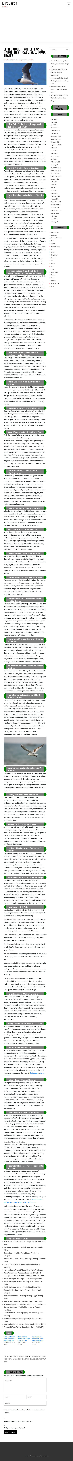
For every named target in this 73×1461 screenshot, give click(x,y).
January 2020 (55, 222)
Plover (53, 269)
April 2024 (54, 125)
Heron (53, 252)
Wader (53, 278)
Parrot (53, 263)
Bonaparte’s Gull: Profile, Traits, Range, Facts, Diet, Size (24, 1338)
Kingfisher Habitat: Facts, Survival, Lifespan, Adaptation (59, 72)
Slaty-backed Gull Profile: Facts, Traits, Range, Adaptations (38, 1338)
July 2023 (54, 148)
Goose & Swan (55, 246)
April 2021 (54, 190)
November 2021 (56, 170)
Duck (52, 241)
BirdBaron (9, 3)
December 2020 (56, 202)
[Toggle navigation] (69, 4)
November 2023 (56, 139)
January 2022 (55, 165)
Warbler (53, 281)
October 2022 (55, 156)
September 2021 (56, 176)
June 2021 (54, 185)
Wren (52, 286)
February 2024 (55, 131)
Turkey (53, 275)
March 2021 (54, 193)
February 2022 (55, 162)
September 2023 (56, 145)
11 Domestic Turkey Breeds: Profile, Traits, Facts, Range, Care (60, 81)
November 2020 (56, 205)
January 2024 (55, 133)
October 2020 (55, 207)
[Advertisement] (36, 28)
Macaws (53, 258)
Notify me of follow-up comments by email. (18, 1421)
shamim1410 (25, 60)
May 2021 (54, 187)
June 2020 (54, 219)
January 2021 (55, 199)
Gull (33, 60)
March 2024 (54, 128)
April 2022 (54, 159)
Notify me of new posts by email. (14, 1428)
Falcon (53, 244)
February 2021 (55, 196)
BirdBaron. (31, 1456)
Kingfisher (54, 255)
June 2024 (54, 119)
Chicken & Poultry (56, 238)
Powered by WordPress (42, 1456)
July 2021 (54, 182)
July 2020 (54, 216)
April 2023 (54, 150)
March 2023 (54, 153)
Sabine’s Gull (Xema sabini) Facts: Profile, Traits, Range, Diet (10, 1338)
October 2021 (55, 173)
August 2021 (55, 179)
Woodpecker (55, 283)
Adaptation (54, 232)
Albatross (54, 235)
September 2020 (56, 210)
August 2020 (55, 213)
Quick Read (54, 272)
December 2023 (56, 136)
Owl (52, 261)
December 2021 (56, 168)
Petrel (53, 266)
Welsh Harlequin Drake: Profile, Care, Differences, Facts (59, 89)
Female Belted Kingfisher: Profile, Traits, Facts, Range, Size (60, 64)
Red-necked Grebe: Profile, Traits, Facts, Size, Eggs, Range (59, 98)
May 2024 (54, 122)
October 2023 (55, 142)
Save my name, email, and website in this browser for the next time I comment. (24, 1411)
